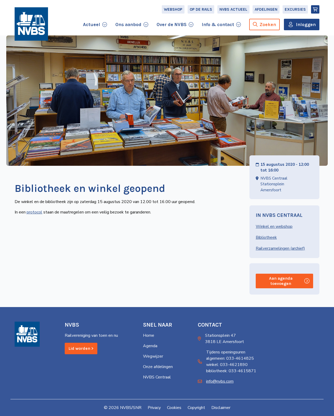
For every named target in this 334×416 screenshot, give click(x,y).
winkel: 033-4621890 (227, 365)
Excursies (295, 9)
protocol (34, 212)
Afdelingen (266, 9)
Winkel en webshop (274, 226)
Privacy (154, 408)
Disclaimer (220, 408)
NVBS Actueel (233, 9)
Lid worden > (81, 348)
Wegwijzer (153, 356)
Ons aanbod (128, 24)
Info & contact (218, 24)
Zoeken (268, 24)
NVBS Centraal (157, 377)
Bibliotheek (266, 237)
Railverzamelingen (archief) (280, 248)
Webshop (173, 9)
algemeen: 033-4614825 (230, 358)
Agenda (150, 346)
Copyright (196, 408)
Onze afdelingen (158, 367)
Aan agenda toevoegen (281, 281)
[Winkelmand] (315, 9)
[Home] (31, 24)
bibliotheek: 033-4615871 (231, 371)
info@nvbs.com (220, 381)
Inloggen (306, 24)
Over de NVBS (172, 24)
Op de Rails (201, 9)
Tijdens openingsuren (225, 352)
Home (148, 335)
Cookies (174, 408)
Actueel (91, 24)
